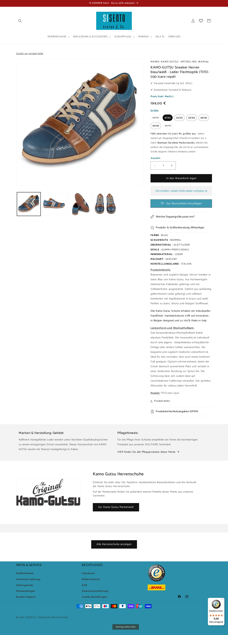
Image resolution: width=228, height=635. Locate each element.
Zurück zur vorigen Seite (29, 54)
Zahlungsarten (24, 585)
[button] (20, 21)
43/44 (191, 118)
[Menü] (222, 600)
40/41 (156, 118)
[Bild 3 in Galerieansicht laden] (80, 204)
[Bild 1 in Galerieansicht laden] (29, 204)
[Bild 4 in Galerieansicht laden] (105, 204)
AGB (84, 585)
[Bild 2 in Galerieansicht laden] (54, 204)
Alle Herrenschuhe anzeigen (114, 544)
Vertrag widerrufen (126, 627)
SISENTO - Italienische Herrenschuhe (47, 617)
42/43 (179, 118)
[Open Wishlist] (201, 21)
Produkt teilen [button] (162, 401)
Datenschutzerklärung (95, 591)
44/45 (203, 118)
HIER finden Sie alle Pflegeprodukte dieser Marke (146, 452)
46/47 (169, 126)
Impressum (88, 573)
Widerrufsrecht (91, 579)
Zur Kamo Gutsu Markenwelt (116, 507)
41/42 (168, 118)
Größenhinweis (25, 573)
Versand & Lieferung (28, 579)
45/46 (155, 126)
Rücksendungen (25, 591)
